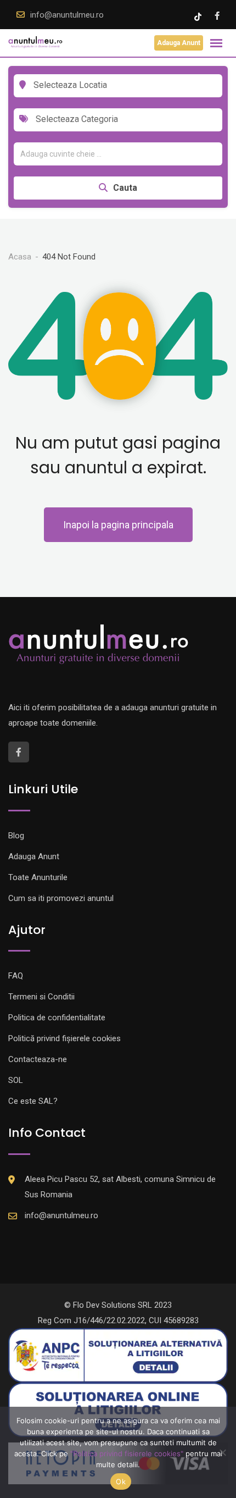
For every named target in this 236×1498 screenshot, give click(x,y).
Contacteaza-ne (37, 1059)
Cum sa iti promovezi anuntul (61, 898)
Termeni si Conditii (41, 997)
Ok (121, 1481)
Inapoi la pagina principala (118, 524)
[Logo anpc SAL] (118, 1354)
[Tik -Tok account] (199, 16)
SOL (15, 1080)
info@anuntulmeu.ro (67, 15)
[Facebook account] (217, 16)
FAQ (15, 976)
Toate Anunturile (38, 877)
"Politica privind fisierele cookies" (126, 1453)
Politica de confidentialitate (56, 1017)
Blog (16, 836)
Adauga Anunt (178, 43)
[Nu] (222, 1452)
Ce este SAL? (33, 1101)
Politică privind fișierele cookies (64, 1038)
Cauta (125, 188)
